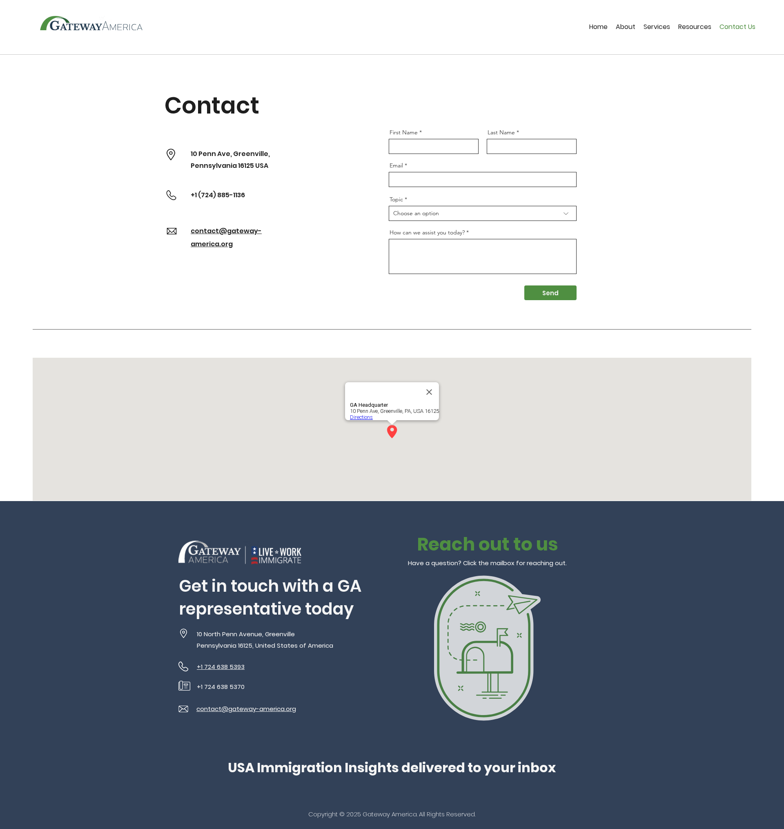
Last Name (501, 132)
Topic (396, 199)
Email (396, 165)
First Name (404, 132)
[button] (625, 26)
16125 (246, 165)
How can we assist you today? (427, 232)
